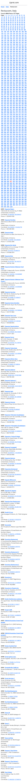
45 (24, 21)
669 (5, 145)
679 (8, 147)
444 (5, 100)
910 (25, 192)
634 (8, 138)
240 (14, 58)
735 (14, 158)
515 (2, 114)
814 (8, 174)
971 (20, 205)
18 (13, 17)
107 (20, 31)
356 (11, 82)
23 (24, 17)
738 (23, 158)
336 (5, 78)
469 (25, 104)
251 (20, 60)
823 (8, 176)
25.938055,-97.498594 (14, 364)
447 (14, 100)
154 (25, 40)
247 (8, 60)
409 (8, 93)
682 (17, 147)
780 (14, 167)
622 (25, 134)
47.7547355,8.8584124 (14, 745)
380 (2, 87)
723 (5, 156)
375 (14, 85)
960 (14, 203)
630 (23, 136)
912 (5, 194)
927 (23, 196)
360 (23, 82)
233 (20, 57)
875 (2, 187)
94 (10, 30)
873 (23, 185)
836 (20, 178)
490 (8, 109)
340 (17, 78)
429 (14, 96)
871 (17, 185)
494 (20, 109)
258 (14, 62)
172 (25, 44)
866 (2, 185)
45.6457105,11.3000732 (14, 718)
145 (25, 39)
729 (23, 156)
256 (8, 62)
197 (20, 49)
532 (25, 116)
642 (5, 140)
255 (5, 62)
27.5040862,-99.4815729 (14, 507)
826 (17, 176)
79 (2, 28)
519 (14, 114)
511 (17, 113)
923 (11, 196)
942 (14, 199)
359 (20, 82)
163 (25, 42)
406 (25, 91)
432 (23, 96)
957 (5, 203)
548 (20, 120)
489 (5, 109)
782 (20, 167)
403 (17, 91)
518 (11, 114)
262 (25, 62)
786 (5, 169)
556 (17, 122)
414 (23, 93)
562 (8, 123)
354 (5, 82)
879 (14, 187)
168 (14, 44)
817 (17, 174)
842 (11, 179)
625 (8, 136)
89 (24, 28)
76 (19, 26)
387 (23, 87)
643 (8, 140)
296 (20, 69)
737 (20, 158)
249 (14, 60)
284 (11, 67)
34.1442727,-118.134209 (14, 593)
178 (17, 46)
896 (11, 190)
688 (8, 149)
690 (14, 149)
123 (14, 35)
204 (14, 51)
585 (23, 127)
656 (20, 141)
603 (23, 131)
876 (5, 187)
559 (25, 122)
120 (5, 35)
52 (15, 22)
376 (17, 85)
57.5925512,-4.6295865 (14, 685)
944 (20, 199)
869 (11, 185)
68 (2, 26)
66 (22, 24)
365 (11, 84)
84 (13, 28)
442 (25, 98)
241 (17, 58)
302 (11, 71)
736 (17, 158)
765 (23, 163)
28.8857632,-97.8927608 (14, 375)
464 (11, 104)
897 (14, 190)
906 (14, 192)
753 (14, 161)
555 (14, 122)
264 (5, 64)
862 (17, 183)
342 (23, 78)
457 (17, 102)
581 (11, 127)
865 (25, 183)
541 (25, 118)
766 (25, 163)
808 (17, 172)
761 (11, 163)
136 (25, 37)
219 (5, 55)
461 (2, 104)
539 (20, 118)
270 (23, 64)
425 (2, 96)
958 (8, 203)
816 (14, 174)
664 (17, 143)
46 (2, 22)
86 (17, 28)
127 (25, 35)
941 (11, 199)
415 (25, 93)
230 (11, 57)
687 (5, 149)
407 (2, 93)
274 (8, 66)
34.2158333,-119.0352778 (15, 227)
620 (20, 134)
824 (11, 176)
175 (8, 46)
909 (23, 192)
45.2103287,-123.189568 (14, 353)
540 (23, 118)
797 (11, 170)
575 (20, 125)
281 (2, 67)
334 (25, 76)
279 (23, 66)
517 (8, 114)
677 (2, 147)
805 (8, 172)
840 (5, 179)
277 (17, 66)
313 (17, 73)
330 (14, 76)
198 (23, 49)
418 (8, 95)
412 (17, 93)
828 (23, 176)
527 (11, 116)
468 (23, 104)
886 (8, 188)
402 (14, 91)
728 (20, 156)
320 (11, 75)
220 (8, 55)
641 (2, 140)
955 (25, 201)
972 (23, 205)
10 (19, 15)
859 (8, 183)
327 (5, 76)
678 (5, 147)
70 (6, 26)
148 (8, 40)
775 (25, 165)
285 (14, 67)
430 (17, 96)
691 (17, 149)
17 (10, 17)
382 (8, 87)
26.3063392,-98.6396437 (14, 214)
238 (8, 58)
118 (25, 33)
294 (14, 69)
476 (20, 105)
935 (20, 197)
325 (25, 75)
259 (17, 62)
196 (17, 49)
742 (8, 160)
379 (25, 85)
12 (24, 15)
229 (8, 57)
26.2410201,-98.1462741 (14, 261)
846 (23, 179)
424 (25, 95)
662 (11, 143)
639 (23, 138)
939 (5, 199)
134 (20, 37)
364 (8, 84)
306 (23, 71)
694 (25, 149)
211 (8, 53)
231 (14, 57)
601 (17, 131)
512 (20, 113)
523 (25, 114)
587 (2, 129)
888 (14, 188)
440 (20, 98)
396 (23, 89)
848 (2, 181)
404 (20, 91)
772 (17, 165)
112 (8, 33)
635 (11, 138)
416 (2, 95)
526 (8, 116)
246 (5, 60)
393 (14, 89)
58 (4, 24)
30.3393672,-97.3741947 (14, 496)
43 (19, 21)
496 (25, 109)
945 (23, 199)
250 (17, 60)
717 (14, 154)
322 (17, 75)
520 (17, 114)
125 (20, 35)
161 (20, 42)
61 (10, 24)
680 (11, 147)
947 (2, 201)
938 (2, 199)
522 (23, 114)
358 (17, 82)
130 (8, 37)
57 (2, 24)
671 (11, 145)
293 (11, 69)
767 (2, 165)
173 (2, 46)
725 (11, 156)
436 (8, 98)
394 (17, 89)
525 (5, 116)
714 (5, 154)
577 (25, 125)
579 (5, 127)
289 (25, 67)
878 (11, 187)
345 (5, 80)
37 (6, 21)
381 (5, 87)
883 (25, 187)
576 (23, 125)
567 (23, 123)
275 (11, 66)
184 (8, 48)
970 (17, 205)
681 (14, 147)
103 (8, 31)
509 (11, 113)
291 (5, 69)
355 (8, 82)
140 (11, 39)
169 (17, 44)
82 (8, 28)
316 (25, 73)
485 (20, 107)
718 (17, 154)
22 (22, 17)
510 (14, 113)
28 (10, 19)
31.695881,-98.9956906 (14, 485)
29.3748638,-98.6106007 (14, 332)
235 (25, 57)
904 (8, 192)
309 (5, 73)
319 (8, 75)
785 (2, 169)
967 (8, 205)
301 (8, 71)
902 (2, 192)
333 (23, 76)
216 (23, 53)
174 (5, 46)
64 (17, 24)
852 (14, 181)
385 (17, 87)
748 (25, 160)
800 (20, 170)
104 (11, 31)
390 (5, 89)
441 (23, 98)
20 (17, 17)
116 (20, 33)
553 (8, 122)
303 (14, 71)
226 (25, 55)
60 (8, 24)
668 (2, 145)
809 (20, 172)
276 (14, 66)
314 (20, 73)
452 (2, 102)
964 (25, 203)
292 (8, 69)
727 (17, 156)
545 (11, 120)
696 (5, 150)
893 (2, 190)
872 (20, 185)
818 (20, 174)
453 (5, 102)
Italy (7, 7)
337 (8, 78)
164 (2, 44)
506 (2, 113)
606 (5, 132)
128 (2, 37)
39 (10, 21)
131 (11, 37)
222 (14, 55)
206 (20, 51)
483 (14, 107)
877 (8, 187)
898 (17, 190)
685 (25, 147)
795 (5, 170)
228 (5, 57)
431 (20, 96)
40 (13, 21)
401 (11, 91)
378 (23, 85)
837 (23, 178)
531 (23, 116)
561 (5, 123)
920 (2, 196)
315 (23, 73)
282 (5, 67)
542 (2, 120)
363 (5, 84)
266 (11, 64)
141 (14, 39)
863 (20, 183)
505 (25, 111)
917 (20, 194)
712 (25, 152)
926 (20, 196)
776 (2, 167)
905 (11, 192)
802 (25, 170)
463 (8, 104)
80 (4, 28)
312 (14, 73)
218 (2, 55)
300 (5, 71)
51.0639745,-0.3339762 (14, 732)
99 (22, 30)
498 (5, 111)
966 (5, 205)
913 (8, 194)
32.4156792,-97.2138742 (14, 342)
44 (22, 21)
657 (23, 141)
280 (25, 66)
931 (8, 197)
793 (25, 169)
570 (5, 125)
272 (2, 66)
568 (25, 123)
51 (13, 22)
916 (17, 194)
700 (17, 150)
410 (11, 93)
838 (25, 178)
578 (2, 127)
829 (25, 176)
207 (23, 51)
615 (5, 134)
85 (15, 28)
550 (25, 120)
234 (23, 57)
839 (2, 179)
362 (2, 84)
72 (10, 26)
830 (2, 178)
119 (2, 35)
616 (8, 134)
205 (17, 51)
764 (20, 163)
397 (25, 89)
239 (11, 58)
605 (2, 132)
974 (2, 206)
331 (17, 76)
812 (2, 174)
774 (23, 165)
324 (23, 75)
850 (8, 181)
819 (23, 174)
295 (17, 69)
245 (2, 60)
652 (8, 141)
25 (4, 19)
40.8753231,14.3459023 (14, 651)
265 (8, 64)
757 (25, 161)
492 (14, 109)
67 (24, 24)
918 (23, 194)
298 (25, 69)
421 (17, 95)
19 (15, 17)
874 (25, 185)
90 (2, 30)
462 (5, 104)
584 (20, 127)
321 (14, 75)
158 (11, 42)
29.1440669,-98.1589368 (14, 397)
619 (17, 134)
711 (23, 152)
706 (8, 152)
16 (8, 17)
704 (2, 152)
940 (8, 199)
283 (8, 67)
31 (17, 19)
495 (23, 109)
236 (2, 58)
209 (2, 53)
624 (5, 136)
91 (4, 30)
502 (17, 111)
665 (20, 143)
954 (23, 201)
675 (23, 145)
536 (11, 118)
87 (19, 28)
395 (20, 89)
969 (14, 205)
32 (19, 19)
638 (20, 138)
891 (23, 188)
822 (5, 176)
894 (5, 190)
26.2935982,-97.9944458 (14, 463)
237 (5, 58)
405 (23, 91)
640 (25, 138)
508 (8, 113)
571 (8, 125)
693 (23, 149)
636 (14, 138)
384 (14, 87)
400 (8, 91)
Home (2, 7)
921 (5, 196)
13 (2, 17)
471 (5, 105)
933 (14, 197)
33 (22, 19)
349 (17, 80)
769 (8, 165)
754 (17, 161)
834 (14, 178)
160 (17, 42)
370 (25, 84)
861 (14, 183)
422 (20, 95)
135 (23, 37)
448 (17, 100)
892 (25, 188)
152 (20, 40)
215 (20, 53)
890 (20, 188)
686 (2, 149)
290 (2, 69)
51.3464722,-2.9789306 (14, 534)
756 (23, 161)
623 (2, 136)
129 (5, 37)
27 (8, 19)
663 (14, 143)
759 (5, 163)
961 (17, 203)
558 (23, 122)
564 (14, 123)
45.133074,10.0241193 (14, 673)
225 (23, 55)
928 (25, 196)
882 (23, 187)
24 (2, 19)
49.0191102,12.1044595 (14, 583)
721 (25, 154)
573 (14, 125)
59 (6, 24)
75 (17, 26)
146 (2, 40)
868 (8, 185)
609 (14, 132)
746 (20, 160)
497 (2, 111)
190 (25, 48)
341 (20, 78)
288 (23, 67)
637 (17, 138)
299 (2, 71)
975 (5, 206)
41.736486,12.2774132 (14, 662)
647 (20, 140)
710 (20, 152)
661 (8, 143)
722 (2, 156)
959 (11, 203)
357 (14, 82)
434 (2, 98)
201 (5, 51)
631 (25, 136)
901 (25, 190)
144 (23, 39)
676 (25, 145)
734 (11, 158)
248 (11, 60)
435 (5, 98)
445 (8, 100)
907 (17, 192)
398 (2, 91)
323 (20, 75)
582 (14, 127)
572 (11, 125)
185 (11, 48)
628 (17, 136)
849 (5, 181)
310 (8, 73)
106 (17, 31)
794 (2, 170)
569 (2, 125)
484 (17, 107)
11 (21, 15)
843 (14, 179)
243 (23, 58)
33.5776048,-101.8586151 (15, 431)
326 (2, 76)
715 (8, 154)
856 (25, 181)
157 (8, 42)
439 (17, 98)
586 (25, 127)
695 (2, 150)
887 (11, 188)
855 (23, 181)
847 (25, 179)
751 (8, 161)
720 (23, 154)
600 (14, 131)
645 (14, 140)
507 (5, 113)
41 (15, 21)
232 (17, 57)
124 (17, 35)
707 (11, 152)
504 (23, 111)
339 (14, 78)
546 (14, 120)
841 (8, 179)
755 (20, 161)
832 (8, 178)
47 (4, 22)
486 (23, 107)
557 (20, 122)
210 (5, 53)
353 (2, 82)
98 (19, 30)
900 (23, 190)
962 (20, 203)
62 (13, 24)
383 (11, 87)
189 (23, 48)
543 (5, 120)
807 (14, 172)
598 (8, 131)
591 (14, 129)
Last (11, 206)
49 (8, 22)
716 (11, 154)
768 (5, 165)
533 (2, 118)
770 (11, 165)
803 (2, 172)
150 (14, 40)
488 (2, 109)
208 (25, 51)
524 (2, 116)
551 (2, 122)
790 (17, 169)
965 (2, 205)
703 (25, 150)
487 (25, 107)
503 (20, 111)
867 (5, 185)
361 (25, 82)
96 (15, 30)
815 (11, 174)
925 (17, 196)
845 (20, 179)
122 (11, 35)
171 (23, 44)
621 (23, 134)
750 (5, 161)
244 (25, 58)
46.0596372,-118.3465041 (15, 453)
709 (17, 152)
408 (5, 93)
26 (6, 19)
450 (23, 100)
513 (23, 113)
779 (11, 167)
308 (2, 73)
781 (17, 167)
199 (25, 49)
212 (11, 53)
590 (11, 129)
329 (11, 76)
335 (2, 78)
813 (5, 174)
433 (25, 96)
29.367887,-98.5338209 (14, 240)
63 (15, 24)
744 (14, 160)
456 (14, 102)
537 (14, 118)
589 (8, 129)
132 (14, 37)
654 (14, 141)
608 (11, 132)
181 (25, 46)
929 (2, 197)
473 (11, 105)
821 (2, 176)
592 (17, 129)
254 (2, 62)
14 (4, 17)
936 (23, 197)
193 (8, 49)
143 (20, 39)
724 (8, 156)
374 (11, 85)
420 (14, 95)
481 (8, 107)
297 (23, 69)
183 (5, 48)
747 (23, 160)
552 (5, 122)
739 (25, 158)
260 (20, 62)
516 (5, 114)
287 (20, 67)
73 (13, 26)
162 (23, 42)
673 (17, 145)
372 (5, 85)
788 (11, 169)
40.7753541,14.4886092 (14, 615)
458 (20, 102)
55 (22, 22)
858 (5, 183)
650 (2, 141)
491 (11, 109)
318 (5, 75)
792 (23, 169)
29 (13, 19)
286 (17, 67)
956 (2, 203)
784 (25, 167)
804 (5, 172)
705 (5, 152)
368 (20, 84)
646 (17, 140)
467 (20, 104)
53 (17, 22)
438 (14, 98)
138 (5, 39)
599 (11, 131)
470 (2, 105)
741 (5, 160)
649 (25, 140)
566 (20, 123)
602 (20, 131)
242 (20, 58)
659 (2, 143)
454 (8, 102)
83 (10, 28)
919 (25, 194)
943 (17, 199)
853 (17, 181)
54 (19, 22)
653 (11, 141)
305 (20, 71)
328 (8, 76)
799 (17, 170)
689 (11, 149)
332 (20, 76)
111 (5, 33)
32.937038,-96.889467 (14, 409)
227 (2, 57)
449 (20, 100)
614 (2, 134)
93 (8, 30)
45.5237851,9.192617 (13, 604)
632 (2, 138)
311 (11, 73)
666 (23, 143)
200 (2, 51)
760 (8, 163)
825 (14, 176)
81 (6, 28)
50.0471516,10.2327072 (14, 756)
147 (5, 40)
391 (8, 89)
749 (2, 161)
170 (20, 44)
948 (5, 201)
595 (25, 129)
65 (19, 24)
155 (2, 42)
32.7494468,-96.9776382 (14, 442)
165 (5, 44)
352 (25, 80)
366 (14, 84)
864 (23, 183)
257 (11, 62)
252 (23, 60)
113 (11, 33)
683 (20, 147)
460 (25, 102)
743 (11, 160)
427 (8, 96)
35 (2, 21)
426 (5, 96)
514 (25, 113)
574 (17, 125)
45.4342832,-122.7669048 (15, 310)
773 (20, 165)
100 (25, 30)
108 (23, 31)
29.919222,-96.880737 (14, 250)
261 (23, 62)
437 (11, 98)
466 (17, 104)
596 (2, 131)
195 (14, 49)
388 (25, 87)
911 (2, 194)
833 (11, 178)
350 (20, 80)
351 (23, 80)
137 (2, 39)
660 (5, 143)
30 (15, 19)
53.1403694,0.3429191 (14, 546)
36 (4, 21)
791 (20, 169)
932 (11, 197)
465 (14, 104)
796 (8, 170)
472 (8, 105)
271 (25, 64)
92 (6, 30)
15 (6, 17)
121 (8, 35)
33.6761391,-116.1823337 (15, 420)
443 (2, 100)
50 (10, 22)
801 (23, 170)
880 (17, 187)
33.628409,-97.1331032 (14, 321)
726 (14, 156)
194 (11, 49)
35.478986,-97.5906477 (14, 297)
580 (8, 127)
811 (25, 172)
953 (20, 201)
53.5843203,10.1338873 (14, 628)
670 (8, 145)
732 (5, 158)
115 (17, 33)
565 (17, 123)
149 (11, 40)
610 (17, 132)
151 (17, 40)
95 (13, 30)
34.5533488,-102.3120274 (15, 386)
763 (17, 163)
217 (25, 53)
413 (20, 93)
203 (11, 51)
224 (20, 55)
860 (11, 183)
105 (14, 31)
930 (5, 197)
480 (5, 107)
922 (8, 196)
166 (8, 44)
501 (14, 111)
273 (5, 66)
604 (25, 131)
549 (23, 120)
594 (23, 129)
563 (11, 123)
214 (17, 53)
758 (2, 163)
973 (25, 205)
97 (17, 30)
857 (2, 183)
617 (11, 134)
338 (11, 78)
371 (2, 85)
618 (14, 134)
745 (17, 160)
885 (5, 188)
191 (2, 49)
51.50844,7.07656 (12, 696)
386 (20, 87)
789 (14, 169)
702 (23, 150)
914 (11, 194)
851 (11, 181)
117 (23, 33)
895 (8, 190)
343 (25, 78)
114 (14, 33)
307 (25, 71)
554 (11, 122)
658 (25, 141)
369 (23, 84)
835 (17, 178)
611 (20, 132)
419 (11, 95)
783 (23, 167)
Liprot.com (14, 2)
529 (17, 116)
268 (17, 64)
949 (8, 201)
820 (25, 174)
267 (14, 64)
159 (14, 42)
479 (2, 107)
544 (8, 120)
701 (20, 150)
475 (17, 105)
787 (8, 169)
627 (14, 136)
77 (22, 26)
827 (20, 176)
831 (5, 178)
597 (5, 131)
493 (17, 109)
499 (8, 111)
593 (20, 129)
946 (25, 199)
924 (14, 196)
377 (20, 85)
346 (8, 80)
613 (25, 132)
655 (17, 141)
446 (11, 100)
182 (2, 48)
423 (23, 95)
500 (11, 111)
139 (8, 39)
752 (11, 161)
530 (20, 116)
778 (8, 167)
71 (8, 26)
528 (14, 116)
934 (17, 197)
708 (14, 152)
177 (14, 46)
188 (20, 48)
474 (14, 105)
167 (11, 44)
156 (5, 42)
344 (2, 80)
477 (23, 105)
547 (17, 120)
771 (14, 165)
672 (14, 145)
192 (5, 49)
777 (5, 167)
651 (5, 141)
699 (14, 150)
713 (2, 154)
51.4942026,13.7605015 (14, 779)
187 (17, 48)
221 (11, 55)
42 (17, 21)
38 (8, 21)
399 (5, 91)
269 (20, 64)
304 (17, 71)
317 (2, 75)
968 (11, 205)
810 (23, 172)
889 (17, 188)
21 (19, 17)
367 (17, 84)
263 (2, 64)
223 (17, 55)
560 (2, 123)
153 (23, 40)
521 (20, 114)
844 (17, 179)
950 (11, 201)
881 (20, 187)
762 (14, 163)
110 (2, 33)
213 (14, 53)
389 (2, 89)
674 (20, 145)
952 (17, 201)
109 (25, 31)
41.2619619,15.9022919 (14, 519)
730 (25, 156)
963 (23, 203)
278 (20, 66)
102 (5, 31)
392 (11, 89)
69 (4, 26)
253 (25, 60)
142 (17, 39)
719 (20, 154)
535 (8, 118)
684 (23, 147)
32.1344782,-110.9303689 (15, 274)
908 (20, 192)
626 (11, 136)
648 (23, 140)
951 (14, 201)
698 (11, 150)
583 (17, 127)
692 (20, 149)
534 (5, 118)
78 (24, 26)
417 (5, 95)
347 (11, 80)
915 (14, 194)
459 (23, 102)
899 (20, 190)
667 (25, 143)
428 (11, 96)
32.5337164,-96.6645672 (14, 474)
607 (8, 132)
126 (23, 35)
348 (14, 80)
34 (24, 19)
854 (20, 181)
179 (20, 46)
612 (23, 132)
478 (25, 105)
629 (20, 136)
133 (17, 37)
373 (8, 85)
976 (8, 206)
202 (8, 51)
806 (11, 172)
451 (25, 100)
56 (24, 22)
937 (25, 197)
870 (14, 185)
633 (5, 138)
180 (23, 46)
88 (22, 28)
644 (11, 140)
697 (8, 150)
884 (2, 188)
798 (14, 170)
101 (2, 31)
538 (17, 118)
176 (11, 46)
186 (14, 48)
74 (15, 26)
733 (8, 158)
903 (5, 192)
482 (11, 107)
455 (11, 102)
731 (2, 158)
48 (6, 22)
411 (14, 93)
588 (5, 129)
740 (2, 160)
